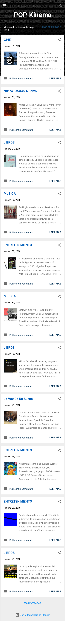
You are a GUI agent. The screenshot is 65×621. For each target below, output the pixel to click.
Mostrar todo (51, 27)
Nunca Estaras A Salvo (20, 91)
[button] (59, 40)
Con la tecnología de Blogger (34, 615)
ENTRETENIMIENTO (18, 245)
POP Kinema (32, 15)
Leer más (55, 78)
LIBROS (9, 142)
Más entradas (32, 603)
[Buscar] (60, 6)
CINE (7, 40)
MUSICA (10, 194)
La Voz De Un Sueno (18, 399)
